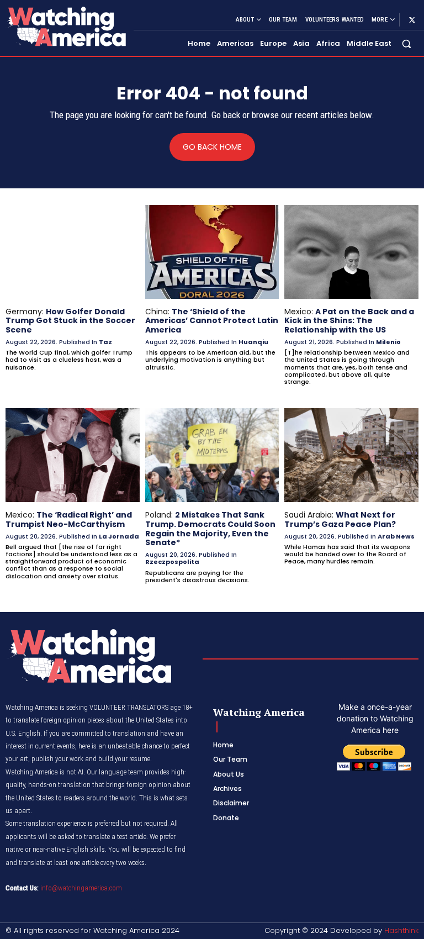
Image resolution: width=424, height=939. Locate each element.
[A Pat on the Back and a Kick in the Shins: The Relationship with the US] (351, 252)
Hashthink (401, 930)
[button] (406, 44)
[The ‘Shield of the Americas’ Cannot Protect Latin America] (212, 252)
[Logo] (65, 26)
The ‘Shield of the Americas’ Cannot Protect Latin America (211, 321)
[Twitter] (411, 20)
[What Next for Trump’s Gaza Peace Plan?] (351, 455)
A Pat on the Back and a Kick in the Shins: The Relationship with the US (349, 321)
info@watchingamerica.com (81, 888)
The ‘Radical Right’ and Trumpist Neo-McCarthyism (69, 519)
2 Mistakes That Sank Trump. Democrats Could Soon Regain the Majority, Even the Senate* (210, 528)
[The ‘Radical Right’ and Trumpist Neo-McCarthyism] (73, 455)
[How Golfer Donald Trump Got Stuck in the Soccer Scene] (73, 252)
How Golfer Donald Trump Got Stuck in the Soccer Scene (70, 321)
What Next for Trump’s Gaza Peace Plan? (340, 519)
